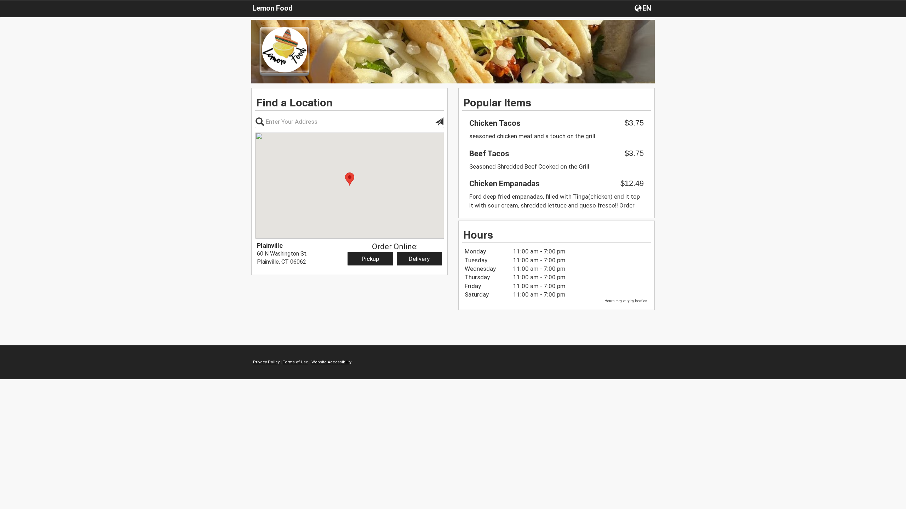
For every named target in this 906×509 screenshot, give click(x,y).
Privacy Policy (266, 362)
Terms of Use (295, 362)
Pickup (370, 258)
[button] (643, 7)
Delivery (419, 258)
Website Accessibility (331, 362)
